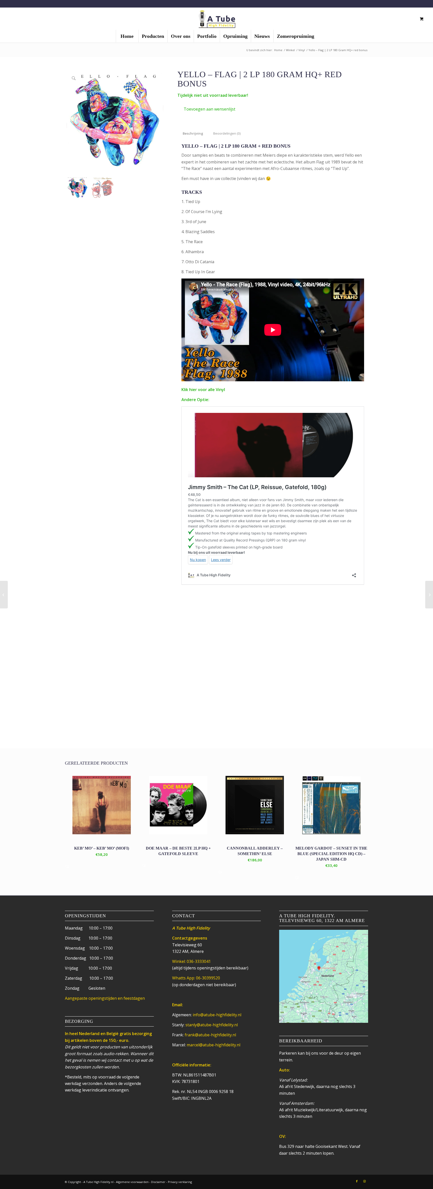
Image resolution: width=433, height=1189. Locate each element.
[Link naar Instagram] (364, 1181)
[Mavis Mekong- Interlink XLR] (429, 594)
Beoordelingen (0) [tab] (227, 133)
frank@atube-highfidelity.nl (210, 1035)
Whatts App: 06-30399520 (196, 978)
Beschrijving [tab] (193, 133)
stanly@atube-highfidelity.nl (211, 1025)
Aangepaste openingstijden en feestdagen (105, 998)
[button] (206, 109)
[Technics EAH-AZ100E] (4, 594)
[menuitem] (127, 36)
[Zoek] (404, 19)
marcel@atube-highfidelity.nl (213, 1045)
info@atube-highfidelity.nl (217, 1015)
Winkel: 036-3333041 (191, 961)
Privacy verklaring (180, 1182)
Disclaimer (158, 1182)
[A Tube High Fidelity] (216, 18)
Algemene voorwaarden (132, 1182)
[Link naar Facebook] (357, 1181)
